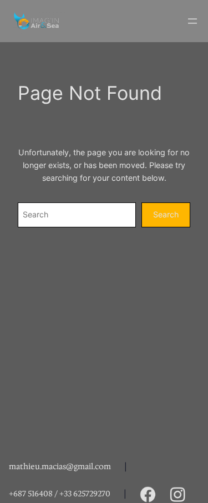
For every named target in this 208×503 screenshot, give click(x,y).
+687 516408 (31, 494)
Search (166, 214)
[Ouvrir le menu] (192, 21)
